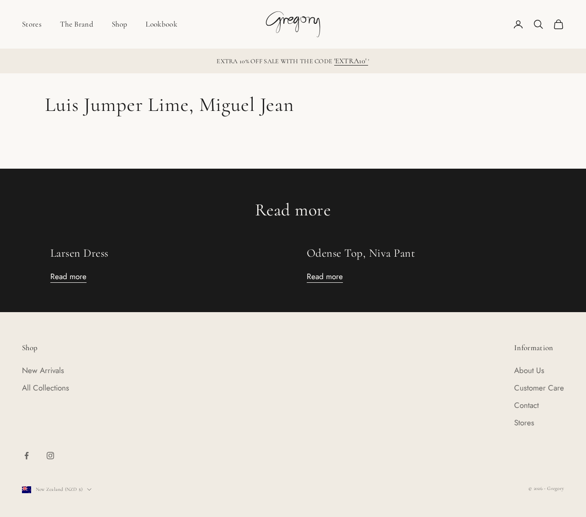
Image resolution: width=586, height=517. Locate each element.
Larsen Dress (79, 253)
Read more (68, 276)
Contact (526, 405)
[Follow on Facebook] (26, 455)
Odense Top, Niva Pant (361, 253)
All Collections (45, 387)
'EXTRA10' (351, 61)
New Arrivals (43, 370)
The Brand (76, 24)
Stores (32, 24)
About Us (529, 370)
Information (533, 347)
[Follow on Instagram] (50, 455)
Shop (119, 24)
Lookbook (161, 24)
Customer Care (539, 387)
